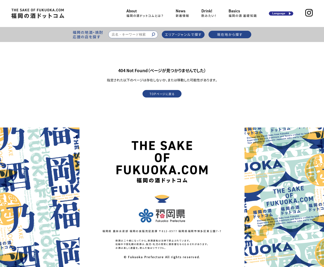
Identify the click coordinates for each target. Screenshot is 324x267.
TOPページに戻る (161, 94)
